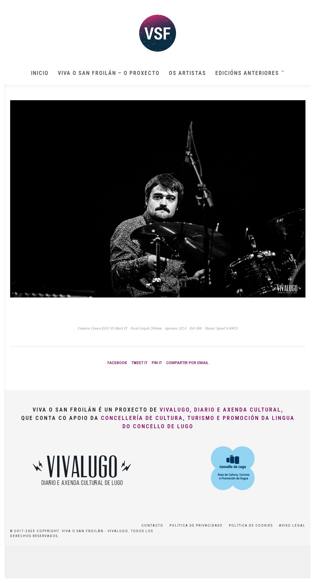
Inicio (40, 73)
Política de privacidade (196, 525)
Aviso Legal (292, 525)
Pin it (157, 363)
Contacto (152, 525)
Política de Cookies (251, 525)
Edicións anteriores (247, 73)
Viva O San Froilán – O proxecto (109, 73)
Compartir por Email (187, 363)
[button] (302, 8)
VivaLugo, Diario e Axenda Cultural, (221, 409)
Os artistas (187, 73)
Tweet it (139, 363)
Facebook (117, 363)
